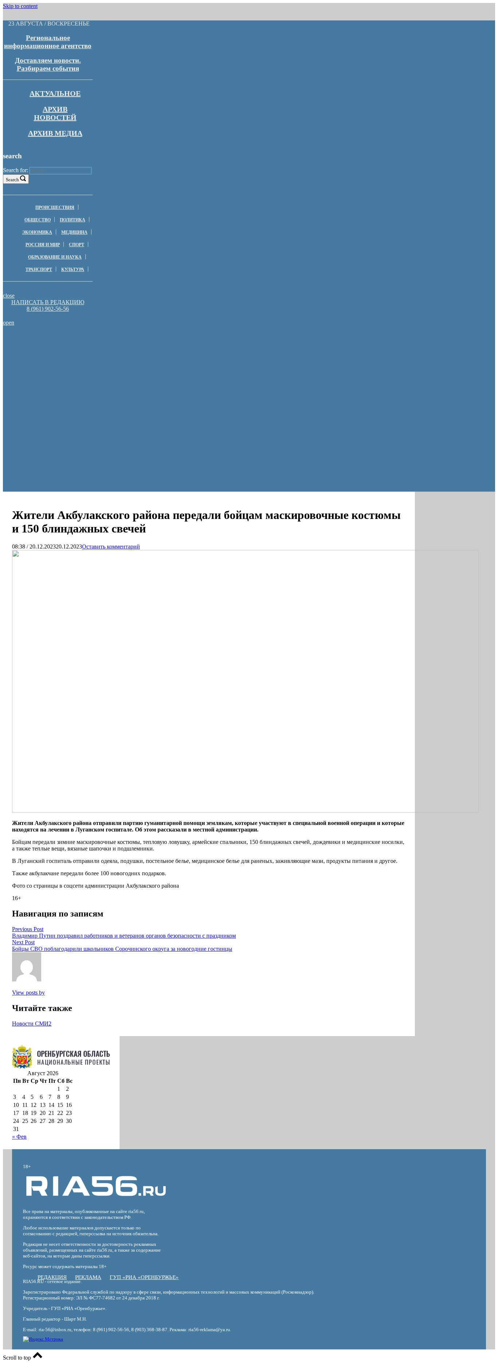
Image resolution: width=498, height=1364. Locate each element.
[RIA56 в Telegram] (50, 316)
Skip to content (20, 6)
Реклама (88, 1277)
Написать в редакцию (47, 302)
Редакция (52, 1277)
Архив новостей (55, 113)
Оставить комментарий (111, 546)
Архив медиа (55, 133)
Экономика (37, 232)
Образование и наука (55, 257)
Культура (72, 269)
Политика (72, 219)
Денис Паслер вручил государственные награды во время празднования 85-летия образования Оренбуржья (107, 376)
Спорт (76, 244)
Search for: (15, 170)
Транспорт (39, 269)
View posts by (28, 992)
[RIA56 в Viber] (45, 316)
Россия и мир (43, 244)
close (9, 295)
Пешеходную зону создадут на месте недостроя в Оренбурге (107, 363)
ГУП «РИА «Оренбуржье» (144, 1277)
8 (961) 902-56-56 (48, 309)
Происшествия (54, 207)
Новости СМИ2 (31, 1023)
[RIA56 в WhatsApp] (48, 316)
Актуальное (55, 93)
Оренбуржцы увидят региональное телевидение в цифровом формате (107, 343)
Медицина (74, 232)
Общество (37, 219)
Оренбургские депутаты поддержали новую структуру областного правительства (107, 353)
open (8, 322)
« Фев (19, 1137)
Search (12, 179)
